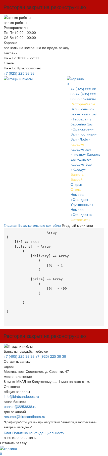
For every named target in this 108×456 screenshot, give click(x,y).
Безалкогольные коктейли (39, 225)
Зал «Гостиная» (84, 133)
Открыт (76, 184)
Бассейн (77, 179)
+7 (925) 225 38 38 (19, 73)
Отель (76, 189)
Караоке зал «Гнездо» (81, 152)
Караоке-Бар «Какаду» (81, 167)
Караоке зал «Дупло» (85, 157)
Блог (7, 432)
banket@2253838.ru (20, 406)
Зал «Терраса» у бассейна (84, 118)
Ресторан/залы (83, 103)
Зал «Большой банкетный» (82, 111)
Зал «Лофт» (80, 139)
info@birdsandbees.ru (21, 396)
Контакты (88, 98)
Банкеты (77, 174)
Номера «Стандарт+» (81, 212)
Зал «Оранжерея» (82, 126)
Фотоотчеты (80, 219)
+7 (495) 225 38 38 (19, 356)
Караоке (77, 144)
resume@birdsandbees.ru (24, 416)
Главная (10, 225)
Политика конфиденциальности (38, 432)
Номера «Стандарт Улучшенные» (82, 199)
